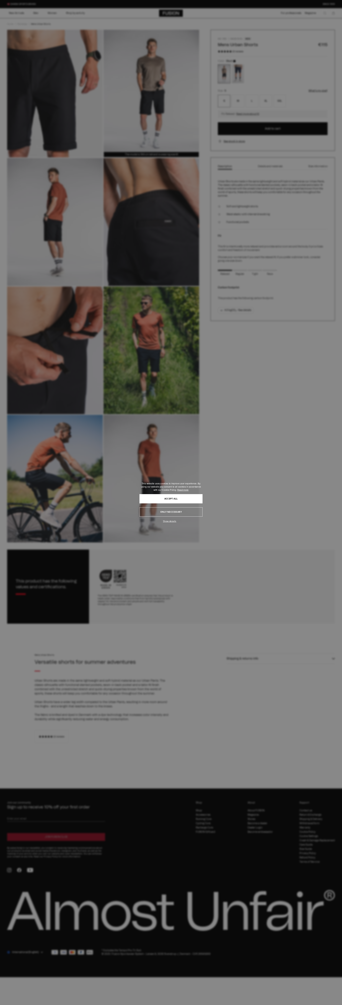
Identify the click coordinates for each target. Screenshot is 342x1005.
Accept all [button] (171, 498)
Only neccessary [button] (171, 511)
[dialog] (171, 502)
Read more (183, 489)
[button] (171, 521)
